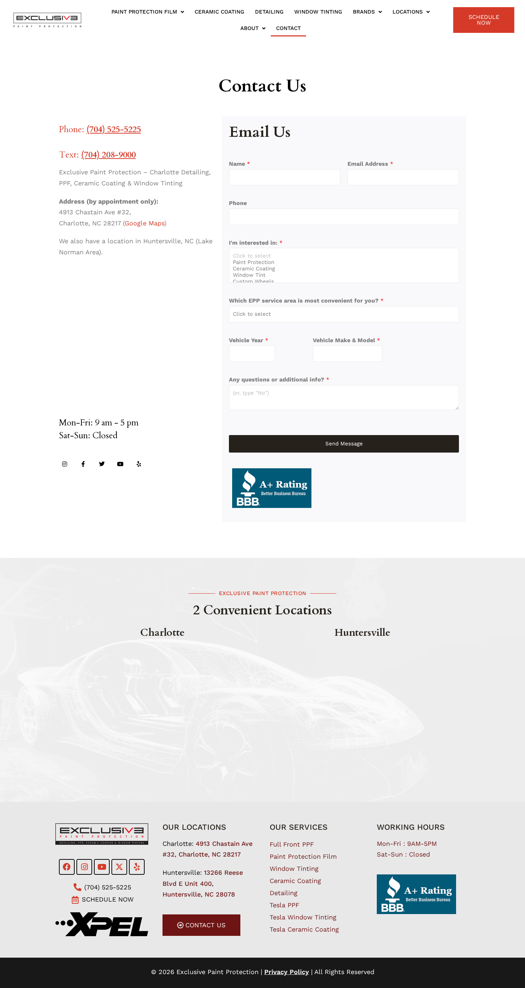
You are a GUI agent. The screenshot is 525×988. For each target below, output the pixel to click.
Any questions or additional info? (279, 379)
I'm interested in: (255, 242)
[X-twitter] (119, 867)
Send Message (344, 443)
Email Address (370, 163)
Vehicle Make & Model (346, 340)
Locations (407, 12)
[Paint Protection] (344, 262)
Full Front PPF (292, 844)
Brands (364, 12)
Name (239, 163)
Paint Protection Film (144, 12)
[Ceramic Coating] (344, 268)
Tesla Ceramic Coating (304, 929)
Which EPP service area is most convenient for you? (306, 300)
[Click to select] (344, 256)
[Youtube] (120, 464)
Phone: (100, 129)
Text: (97, 155)
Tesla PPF (284, 905)
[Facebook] (67, 867)
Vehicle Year (248, 340)
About (249, 28)
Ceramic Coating (219, 12)
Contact (288, 28)
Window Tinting (318, 12)
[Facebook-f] (83, 464)
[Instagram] (64, 464)
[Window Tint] (344, 275)
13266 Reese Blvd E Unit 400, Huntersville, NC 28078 (202, 883)
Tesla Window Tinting (303, 917)
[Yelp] (139, 464)
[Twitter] (102, 464)
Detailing (269, 12)
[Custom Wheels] (344, 281)
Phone (238, 203)
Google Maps (144, 223)
